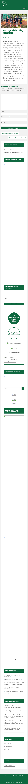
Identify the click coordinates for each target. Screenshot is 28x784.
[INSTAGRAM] (10, 775)
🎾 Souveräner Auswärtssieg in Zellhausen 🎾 (12, 675)
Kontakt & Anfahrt (18, 775)
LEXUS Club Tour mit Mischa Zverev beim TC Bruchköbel (13, 706)
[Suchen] (23, 388)
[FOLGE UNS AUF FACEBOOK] (5, 775)
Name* (5, 293)
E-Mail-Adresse (5, 117)
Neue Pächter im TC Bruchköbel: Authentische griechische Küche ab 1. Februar (13, 716)
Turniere (6, 752)
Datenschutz (18, 779)
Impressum (9, 779)
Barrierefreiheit (10, 782)
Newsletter (19, 782)
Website (3, 122)
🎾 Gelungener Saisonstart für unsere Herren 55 (13, 692)
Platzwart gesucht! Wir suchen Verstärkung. (11, 687)
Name (3, 111)
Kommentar (4, 93)
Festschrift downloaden (10, 362)
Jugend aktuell (7, 743)
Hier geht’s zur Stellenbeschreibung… (13, 152)
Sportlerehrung (8, 746)
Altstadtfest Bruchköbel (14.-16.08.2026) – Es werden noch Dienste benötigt (14, 683)
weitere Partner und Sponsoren (12, 659)
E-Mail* (5, 298)
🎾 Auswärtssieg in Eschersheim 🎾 (13, 679)
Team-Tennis (7, 749)
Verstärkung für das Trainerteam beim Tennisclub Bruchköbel (12, 729)
